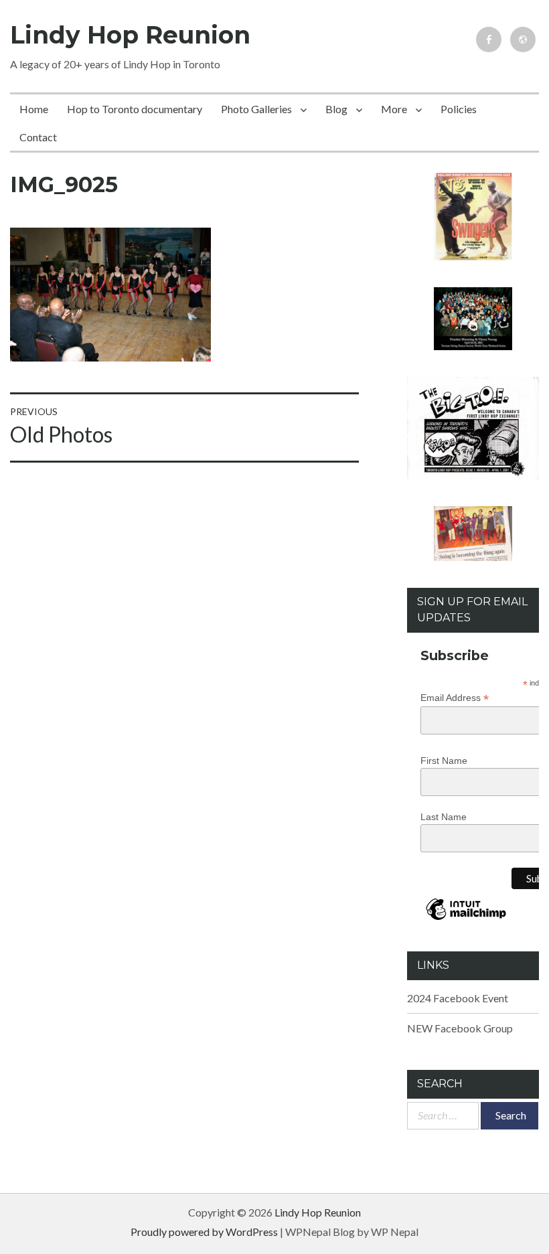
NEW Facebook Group (460, 1028)
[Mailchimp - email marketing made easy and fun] (466, 919)
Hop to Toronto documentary (134, 108)
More (394, 108)
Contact (38, 137)
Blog (336, 108)
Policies (459, 108)
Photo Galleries (256, 108)
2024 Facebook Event (457, 998)
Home (33, 108)
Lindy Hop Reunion (130, 35)
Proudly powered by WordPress (204, 1231)
